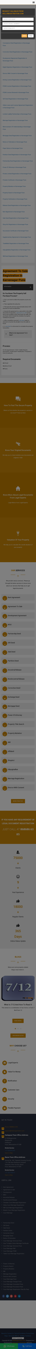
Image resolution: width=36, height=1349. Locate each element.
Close (30, 36)
